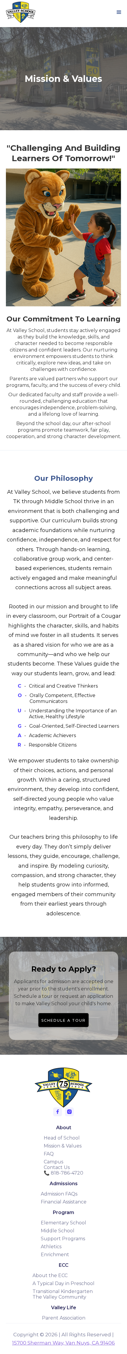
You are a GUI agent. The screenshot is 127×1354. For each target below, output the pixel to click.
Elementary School (63, 1223)
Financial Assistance (64, 1202)
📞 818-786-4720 (63, 1173)
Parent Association (63, 1318)
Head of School (62, 1138)
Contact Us (57, 1167)
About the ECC (50, 1275)
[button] (119, 12)
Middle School (57, 1231)
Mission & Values (63, 1146)
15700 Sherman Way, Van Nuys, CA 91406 (63, 1343)
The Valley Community (59, 1297)
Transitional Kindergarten (62, 1291)
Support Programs (63, 1238)
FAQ (49, 1154)
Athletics (51, 1246)
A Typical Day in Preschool (63, 1283)
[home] (19, 12)
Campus (53, 1162)
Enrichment (55, 1254)
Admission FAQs (59, 1194)
